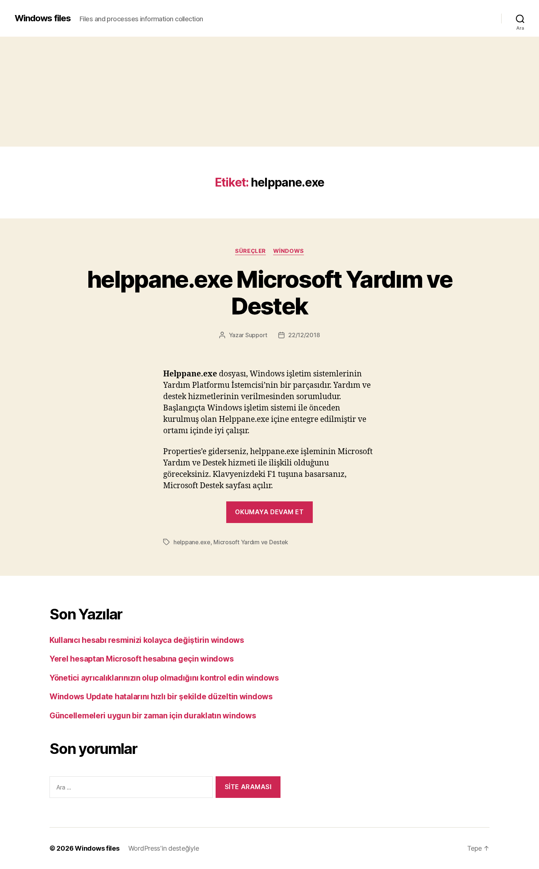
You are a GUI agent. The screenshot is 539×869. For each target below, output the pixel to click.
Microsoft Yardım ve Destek (250, 542)
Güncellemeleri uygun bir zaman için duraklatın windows (153, 715)
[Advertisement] (269, 91)
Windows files (43, 18)
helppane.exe (191, 542)
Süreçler (250, 251)
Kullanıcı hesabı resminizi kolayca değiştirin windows (147, 640)
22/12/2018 (304, 335)
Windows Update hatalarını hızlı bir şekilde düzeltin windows (161, 696)
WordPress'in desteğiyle (163, 848)
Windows (288, 251)
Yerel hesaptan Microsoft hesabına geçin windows (142, 658)
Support (256, 335)
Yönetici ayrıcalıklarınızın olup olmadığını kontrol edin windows (164, 677)
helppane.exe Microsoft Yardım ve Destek (269, 292)
